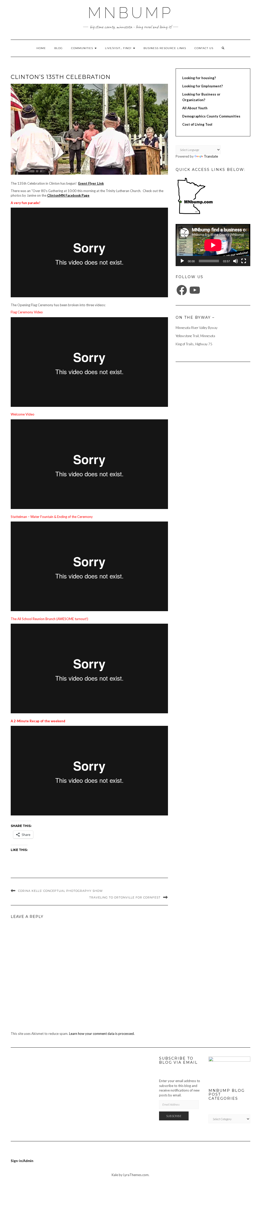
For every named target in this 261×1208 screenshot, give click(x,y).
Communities (82, 48)
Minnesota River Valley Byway (196, 328)
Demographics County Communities (211, 116)
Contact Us (203, 48)
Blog (58, 48)
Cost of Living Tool (197, 124)
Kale (115, 1175)
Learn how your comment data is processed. (102, 1034)
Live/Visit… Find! (119, 48)
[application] (213, 245)
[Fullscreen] (243, 261)
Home (41, 48)
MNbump (130, 13)
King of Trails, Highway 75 (194, 344)
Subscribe (173, 1116)
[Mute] (235, 261)
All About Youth (194, 108)
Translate (211, 156)
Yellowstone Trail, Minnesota (195, 336)
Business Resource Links (164, 48)
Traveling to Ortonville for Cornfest (125, 897)
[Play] (182, 261)
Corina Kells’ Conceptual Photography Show (60, 891)
